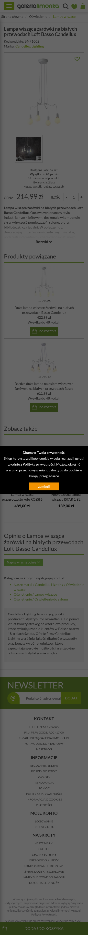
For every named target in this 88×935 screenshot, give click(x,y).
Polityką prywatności (39, 464)
